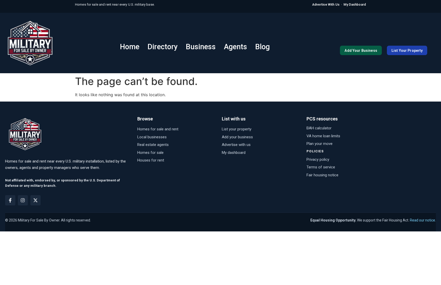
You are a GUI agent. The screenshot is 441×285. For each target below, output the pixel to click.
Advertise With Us (325, 4)
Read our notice (422, 220)
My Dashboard (355, 4)
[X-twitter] (35, 200)
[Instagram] (23, 200)
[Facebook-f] (10, 200)
